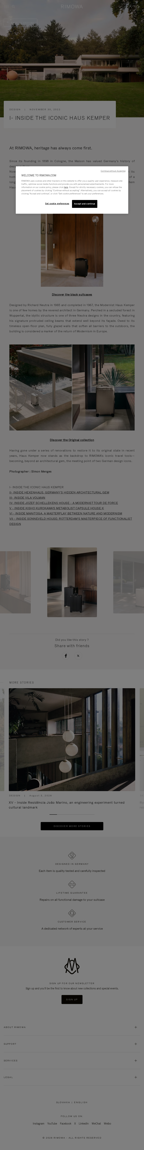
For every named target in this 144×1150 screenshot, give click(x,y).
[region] (72, 190)
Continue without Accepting (113, 171)
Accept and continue (84, 203)
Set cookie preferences (57, 203)
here (66, 187)
